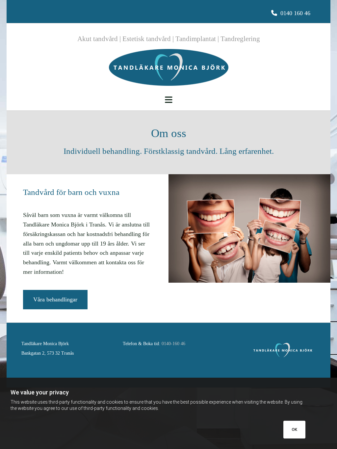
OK (294, 429)
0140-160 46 (173, 343)
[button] (291, 13)
